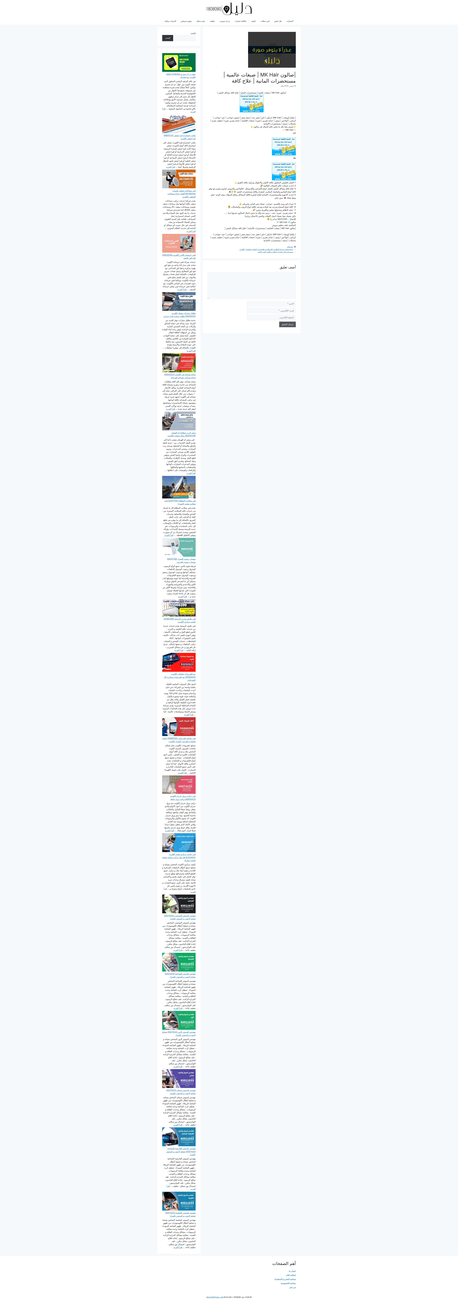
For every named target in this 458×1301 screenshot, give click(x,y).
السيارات (289, 21)
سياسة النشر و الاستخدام (285, 1279)
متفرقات (290, 247)
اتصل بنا (292, 1271)
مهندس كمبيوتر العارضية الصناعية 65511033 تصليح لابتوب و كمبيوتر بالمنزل (181, 1151)
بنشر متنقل (201, 21)
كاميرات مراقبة (170, 21)
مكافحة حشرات (240, 21)
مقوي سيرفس (186, 21)
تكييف (253, 21)
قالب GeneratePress (214, 1297)
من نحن (292, 1287)
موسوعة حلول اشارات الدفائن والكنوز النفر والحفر (275, 252)
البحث (193, 33)
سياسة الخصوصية (288, 1283)
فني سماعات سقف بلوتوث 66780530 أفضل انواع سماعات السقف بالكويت (182, 194)
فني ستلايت (264, 21)
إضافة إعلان (291, 1275)
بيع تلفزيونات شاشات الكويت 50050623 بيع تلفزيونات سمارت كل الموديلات (180, 677)
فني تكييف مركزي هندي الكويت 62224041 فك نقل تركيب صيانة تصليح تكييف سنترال (179, 857)
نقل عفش (278, 21)
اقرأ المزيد (170, 167)
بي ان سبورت (225, 21)
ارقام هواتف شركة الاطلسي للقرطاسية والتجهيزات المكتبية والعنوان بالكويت (266, 249)
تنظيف (212, 21)
